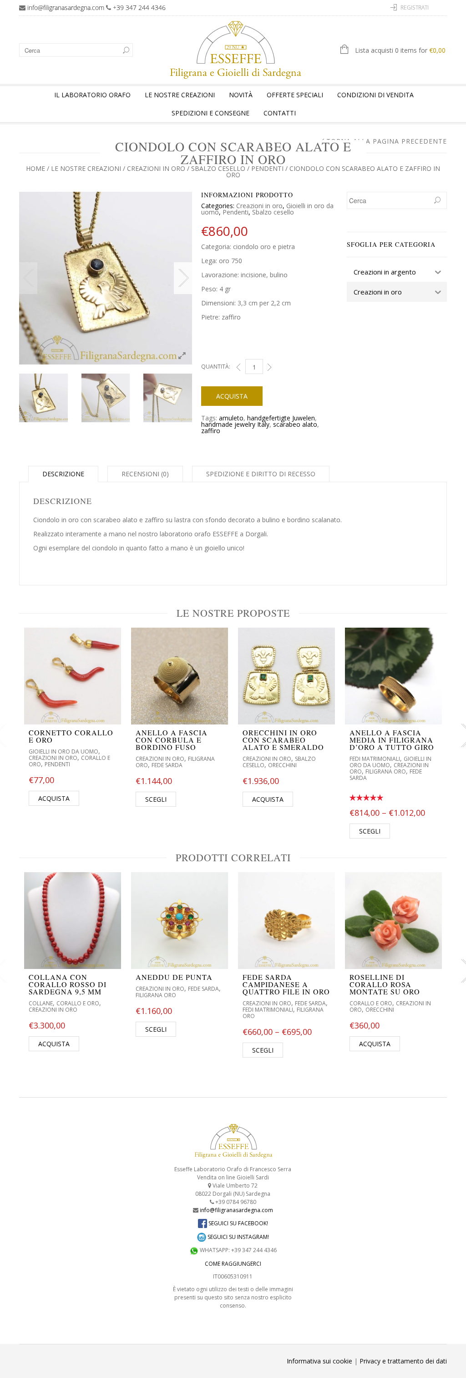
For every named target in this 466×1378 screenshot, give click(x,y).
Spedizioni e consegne (210, 113)
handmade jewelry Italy (235, 424)
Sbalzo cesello (218, 168)
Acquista (232, 396)
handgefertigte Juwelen (281, 418)
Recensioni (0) (145, 473)
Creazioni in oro (156, 168)
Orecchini (282, 765)
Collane (41, 1003)
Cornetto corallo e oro (71, 736)
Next (183, 278)
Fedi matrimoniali (375, 759)
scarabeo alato (295, 424)
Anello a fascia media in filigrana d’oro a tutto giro (392, 740)
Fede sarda (167, 765)
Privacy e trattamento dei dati (403, 1361)
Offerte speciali (295, 94)
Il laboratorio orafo (92, 94)
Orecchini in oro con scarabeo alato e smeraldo (283, 740)
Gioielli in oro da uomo (63, 751)
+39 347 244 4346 (139, 7)
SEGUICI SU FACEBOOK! (237, 1223)
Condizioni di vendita (375, 94)
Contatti (279, 113)
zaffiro (210, 430)
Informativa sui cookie (319, 1361)
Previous (28, 278)
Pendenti (267, 168)
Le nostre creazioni (180, 94)
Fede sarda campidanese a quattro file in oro (286, 984)
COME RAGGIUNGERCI (233, 1264)
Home (35, 168)
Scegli (156, 799)
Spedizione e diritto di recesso (260, 473)
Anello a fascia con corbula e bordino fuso (172, 740)
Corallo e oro (77, 1003)
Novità (241, 94)
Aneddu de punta (174, 977)
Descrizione (63, 473)
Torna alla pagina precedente (386, 141)
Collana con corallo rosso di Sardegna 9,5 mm (67, 984)
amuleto (231, 418)
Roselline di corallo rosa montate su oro (385, 984)
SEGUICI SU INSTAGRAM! (237, 1237)
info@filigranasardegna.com (65, 7)
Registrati (414, 7)
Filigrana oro (385, 771)
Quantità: (215, 366)
